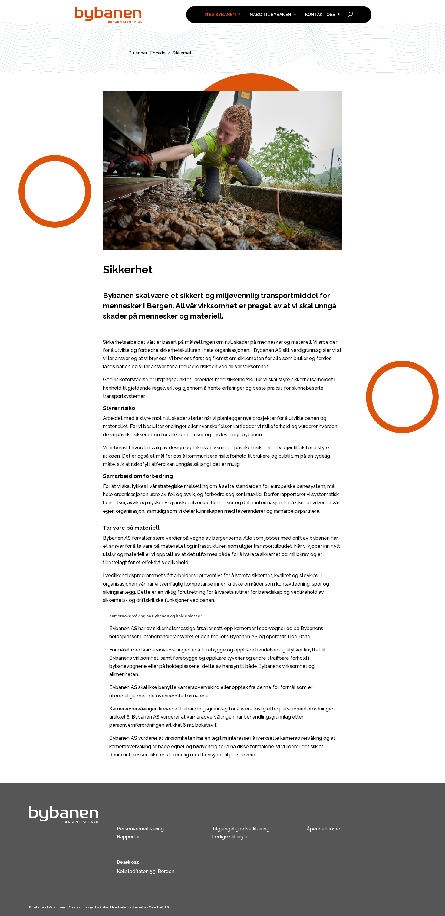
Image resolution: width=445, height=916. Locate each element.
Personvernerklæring (140, 829)
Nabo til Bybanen (270, 14)
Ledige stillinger (230, 837)
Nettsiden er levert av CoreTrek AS (140, 907)
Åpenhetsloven (324, 829)
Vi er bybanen (220, 14)
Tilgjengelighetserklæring (240, 829)
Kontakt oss (320, 14)
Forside (158, 52)
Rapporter (128, 837)
